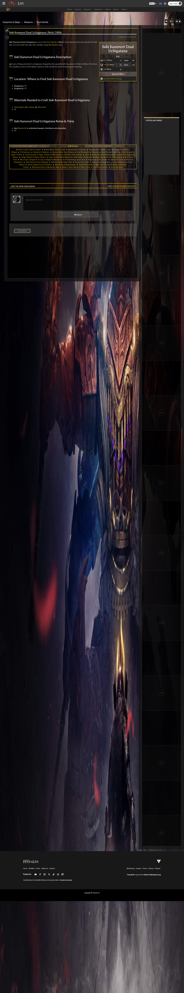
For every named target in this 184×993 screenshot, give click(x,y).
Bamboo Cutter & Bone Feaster (28, 149)
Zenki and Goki (117, 167)
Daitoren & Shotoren (41, 152)
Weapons (28, 22)
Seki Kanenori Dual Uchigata (37, 162)
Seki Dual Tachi (116, 159)
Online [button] (107, 9)
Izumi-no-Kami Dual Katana (59, 157)
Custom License (66, 880)
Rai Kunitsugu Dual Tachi (75, 159)
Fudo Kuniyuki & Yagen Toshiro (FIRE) (40, 154)
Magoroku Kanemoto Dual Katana (108, 157)
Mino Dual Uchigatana (28, 159)
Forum (38, 868)
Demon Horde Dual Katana (63, 152)
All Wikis (32, 868)
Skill (105, 69)
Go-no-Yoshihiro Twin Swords (70, 154)
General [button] (77, 9)
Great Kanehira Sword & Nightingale (99, 154)
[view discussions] (166, 21)
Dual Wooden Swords (110, 152)
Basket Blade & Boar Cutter (54, 149)
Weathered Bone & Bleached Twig (45, 167)
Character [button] (87, 9)
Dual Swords (42, 22)
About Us (45, 868)
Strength (106, 65)
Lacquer (31, 107)
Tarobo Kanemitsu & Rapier (90, 164)
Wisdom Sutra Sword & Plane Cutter (76, 167)
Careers (138, 868)
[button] (153, 4)
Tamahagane (19, 107)
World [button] (115, 9)
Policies (157, 868)
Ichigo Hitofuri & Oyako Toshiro (33, 157)
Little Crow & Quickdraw (82, 157)
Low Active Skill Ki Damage (112, 79)
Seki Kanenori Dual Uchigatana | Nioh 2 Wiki (35, 32)
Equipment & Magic (11, 22)
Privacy (150, 868)
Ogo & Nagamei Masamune (51, 159)
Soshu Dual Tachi (82, 162)
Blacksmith (22, 128)
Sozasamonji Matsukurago (65, 164)
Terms (145, 868)
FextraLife (130, 875)
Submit (79, 214)
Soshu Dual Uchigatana (101, 162)
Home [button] (69, 9)
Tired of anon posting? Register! (121, 186)
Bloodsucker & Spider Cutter (100, 149)
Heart (105, 60)
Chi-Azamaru (25, 152)
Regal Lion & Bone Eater (98, 159)
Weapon (55, 45)
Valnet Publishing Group (152, 875)
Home (25, 868)
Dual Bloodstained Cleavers (88, 152)
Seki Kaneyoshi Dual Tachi (61, 162)
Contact (52, 868)
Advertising (130, 868)
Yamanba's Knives (100, 167)
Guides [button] (123, 9)
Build (23, 45)
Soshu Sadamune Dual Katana (40, 164)
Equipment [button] (97, 9)
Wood (40, 107)
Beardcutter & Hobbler (77, 149)
